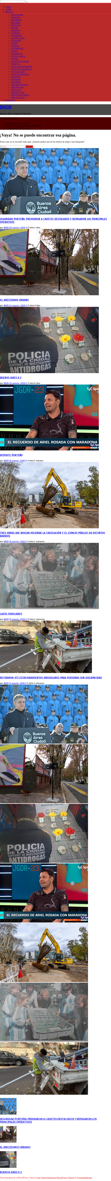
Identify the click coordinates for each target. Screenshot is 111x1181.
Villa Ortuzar (18, 92)
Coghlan (15, 33)
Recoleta (16, 77)
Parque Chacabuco (21, 69)
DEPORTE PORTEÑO (11, 455)
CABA (8, 9)
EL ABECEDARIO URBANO (14, 300)
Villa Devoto (17, 87)
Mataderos (16, 53)
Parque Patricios (20, 74)
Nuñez (14, 58)
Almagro (15, 17)
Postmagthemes (84, 1177)
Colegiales (16, 35)
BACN (6, 106)
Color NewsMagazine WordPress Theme (55, 1177)
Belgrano (16, 25)
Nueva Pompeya (20, 61)
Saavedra (16, 79)
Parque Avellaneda (21, 66)
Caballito (15, 30)
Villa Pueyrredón (20, 95)
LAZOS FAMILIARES (11, 613)
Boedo (14, 27)
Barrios (9, 12)
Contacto (10, 100)
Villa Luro (16, 89)
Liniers (14, 51)
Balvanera (16, 20)
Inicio (8, 6)
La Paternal (17, 48)
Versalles (15, 82)
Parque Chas (18, 71)
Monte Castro (18, 56)
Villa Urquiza (18, 97)
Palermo (15, 64)
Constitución (18, 38)
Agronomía (17, 14)
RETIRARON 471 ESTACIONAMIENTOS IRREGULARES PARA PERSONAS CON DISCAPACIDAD (51, 677)
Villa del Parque (19, 84)
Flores (14, 43)
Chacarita (16, 40)
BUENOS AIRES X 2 (10, 377)
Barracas (15, 22)
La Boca (15, 46)
